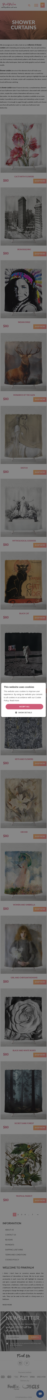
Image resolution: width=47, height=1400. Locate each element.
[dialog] (23, 700)
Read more (14, 700)
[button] (23, 712)
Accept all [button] (24, 706)
